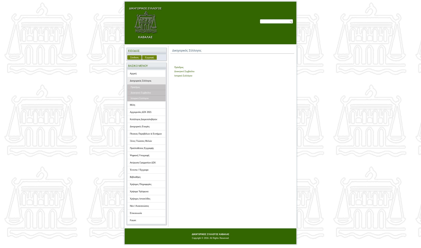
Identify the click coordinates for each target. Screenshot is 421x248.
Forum (133, 220)
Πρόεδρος (135, 87)
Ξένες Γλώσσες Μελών (141, 141)
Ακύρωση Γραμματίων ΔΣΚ (143, 162)
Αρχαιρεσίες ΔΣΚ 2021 (140, 112)
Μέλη (132, 105)
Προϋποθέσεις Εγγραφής (142, 148)
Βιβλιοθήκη (135, 177)
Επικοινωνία (136, 213)
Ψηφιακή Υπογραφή (139, 155)
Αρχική (133, 73)
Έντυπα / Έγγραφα (139, 170)
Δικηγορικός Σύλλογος (140, 81)
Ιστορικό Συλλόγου (183, 75)
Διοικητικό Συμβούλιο (141, 93)
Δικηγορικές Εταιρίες (140, 126)
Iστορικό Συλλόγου (140, 98)
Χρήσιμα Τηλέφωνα (139, 191)
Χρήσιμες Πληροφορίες (140, 184)
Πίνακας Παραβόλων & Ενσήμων (146, 134)
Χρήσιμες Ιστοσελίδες (140, 198)
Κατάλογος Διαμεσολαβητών (143, 119)
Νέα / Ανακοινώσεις (139, 206)
